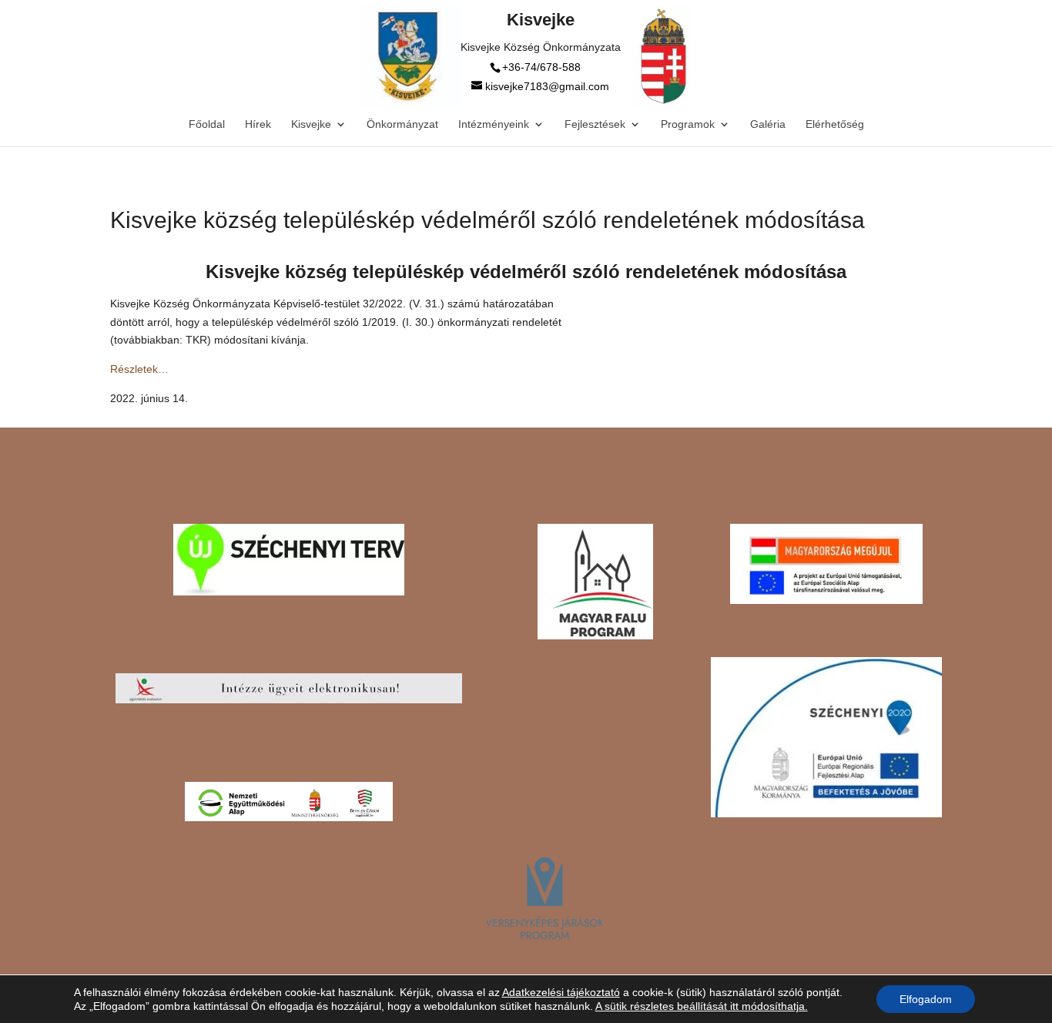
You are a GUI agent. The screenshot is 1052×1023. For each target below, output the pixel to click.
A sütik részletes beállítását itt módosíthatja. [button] (701, 1006)
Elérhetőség (835, 124)
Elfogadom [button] (926, 999)
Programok (688, 124)
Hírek (258, 124)
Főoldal (207, 124)
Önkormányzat (402, 124)
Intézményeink (493, 124)
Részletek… (139, 369)
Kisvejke (311, 124)
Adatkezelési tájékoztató (561, 992)
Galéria (768, 124)
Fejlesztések (595, 124)
